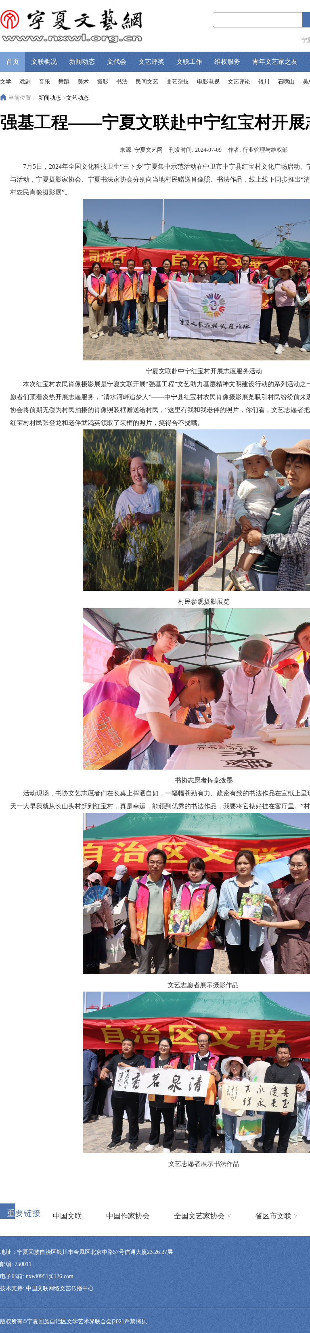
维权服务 (227, 61)
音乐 (44, 82)
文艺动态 (77, 98)
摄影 (102, 82)
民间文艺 (147, 82)
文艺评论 (239, 82)
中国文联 (67, 1216)
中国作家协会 (128, 1216)
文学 (5, 82)
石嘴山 (286, 82)
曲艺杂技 (177, 82)
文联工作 (189, 61)
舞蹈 (63, 82)
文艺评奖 (151, 61)
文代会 (116, 61)
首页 (12, 61)
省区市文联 (276, 1215)
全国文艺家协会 (202, 1215)
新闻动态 (82, 61)
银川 (264, 82)
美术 (83, 82)
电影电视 (208, 82)
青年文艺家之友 (274, 61)
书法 (122, 82)
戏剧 (25, 82)
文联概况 (44, 61)
